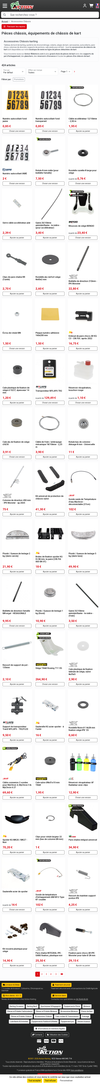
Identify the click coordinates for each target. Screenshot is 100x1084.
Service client (60, 996)
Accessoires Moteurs (69, 1011)
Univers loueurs (83, 1021)
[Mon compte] (85, 6)
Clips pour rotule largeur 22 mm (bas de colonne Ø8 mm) (49, 837)
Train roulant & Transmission (67, 1016)
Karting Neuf (32, 1006)
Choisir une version (17, 131)
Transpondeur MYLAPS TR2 (49, 391)
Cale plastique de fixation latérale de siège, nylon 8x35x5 (81, 671)
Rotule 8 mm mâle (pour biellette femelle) (47, 171)
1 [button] (37, 974)
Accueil (5, 21)
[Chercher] (4, 15)
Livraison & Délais (12, 985)
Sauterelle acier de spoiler (15, 891)
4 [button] (50, 974)
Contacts (38, 1035)
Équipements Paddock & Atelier (45, 1021)
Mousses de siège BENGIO (81, 226)
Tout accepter (34, 1080)
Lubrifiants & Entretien (19, 1021)
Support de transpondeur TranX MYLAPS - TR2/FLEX (15, 727)
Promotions (19, 79)
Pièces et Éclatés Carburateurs (20, 1011)
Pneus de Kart (87, 1011)
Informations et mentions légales (51, 1029)
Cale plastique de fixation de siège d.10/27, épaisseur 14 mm (16, 390)
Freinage (85, 1016)
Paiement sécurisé (62, 985)
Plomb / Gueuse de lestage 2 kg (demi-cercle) (16, 554)
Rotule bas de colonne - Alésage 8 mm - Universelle (82, 443)
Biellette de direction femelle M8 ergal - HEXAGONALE (16, 612)
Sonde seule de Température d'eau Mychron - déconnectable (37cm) (82, 501)
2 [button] (42, 974)
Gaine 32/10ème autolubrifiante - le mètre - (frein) (81, 613)
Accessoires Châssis (43, 1016)
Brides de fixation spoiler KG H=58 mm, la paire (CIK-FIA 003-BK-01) (49, 559)
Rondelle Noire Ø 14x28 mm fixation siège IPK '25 (82, 728)
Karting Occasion (17, 1006)
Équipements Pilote (72, 1006)
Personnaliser (66, 1080)
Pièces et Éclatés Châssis (21, 1016)
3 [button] (46, 974)
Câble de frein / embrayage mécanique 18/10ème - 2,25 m (49, 444)
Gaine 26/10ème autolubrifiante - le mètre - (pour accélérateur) (48, 225)
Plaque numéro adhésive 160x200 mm (47, 334)
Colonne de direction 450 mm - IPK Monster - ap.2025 (17, 501)
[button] (74, 72)
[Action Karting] (22, 5)
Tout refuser (50, 1080)
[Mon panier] (91, 6)
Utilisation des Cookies (58, 1035)
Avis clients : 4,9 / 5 (13, 996)
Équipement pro (67, 1021)
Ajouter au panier (83, 131)
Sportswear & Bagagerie (51, 1006)
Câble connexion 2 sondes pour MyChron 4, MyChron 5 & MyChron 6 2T (17, 785)
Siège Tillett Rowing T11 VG (49, 668)
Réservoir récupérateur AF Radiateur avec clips (81, 783)
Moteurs (86, 1006)
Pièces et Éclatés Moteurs (46, 1011)
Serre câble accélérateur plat (16, 223)
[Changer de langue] (97, 6)
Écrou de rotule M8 (12, 333)
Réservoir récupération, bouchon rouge (80, 388)
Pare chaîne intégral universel (83, 840)
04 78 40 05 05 (82, 999)
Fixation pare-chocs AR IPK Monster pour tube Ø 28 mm (82, 954)
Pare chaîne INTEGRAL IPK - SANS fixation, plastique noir (49, 954)
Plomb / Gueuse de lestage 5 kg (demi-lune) (82, 554)
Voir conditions (77, 1070)
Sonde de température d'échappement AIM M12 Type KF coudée (50, 897)
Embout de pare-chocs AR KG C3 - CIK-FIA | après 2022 (83, 337)
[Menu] (5, 5)
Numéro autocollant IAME (15, 173)
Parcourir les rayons (15, 26)
